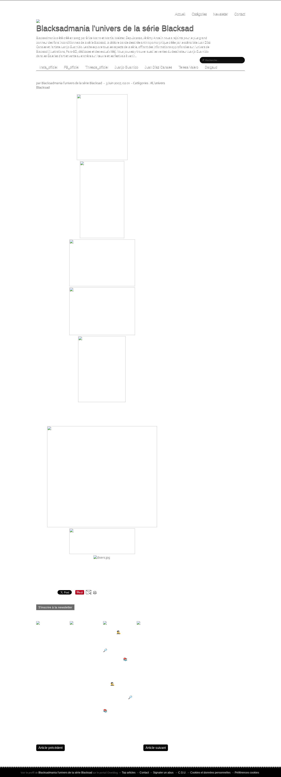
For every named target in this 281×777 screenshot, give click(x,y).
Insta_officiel (48, 67)
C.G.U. (182, 772)
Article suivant (156, 748)
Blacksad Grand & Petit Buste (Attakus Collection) (92, 77)
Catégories (199, 14)
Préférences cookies (247, 772)
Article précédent (50, 748)
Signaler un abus (163, 772)
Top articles (128, 772)
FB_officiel (71, 67)
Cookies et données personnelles (210, 772)
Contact (239, 14)
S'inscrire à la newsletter (55, 607)
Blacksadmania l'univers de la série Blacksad (115, 28)
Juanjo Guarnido (126, 67)
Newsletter (220, 14)
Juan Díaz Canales (158, 67)
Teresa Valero (188, 67)
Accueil (180, 14)
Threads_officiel (96, 67)
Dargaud (211, 67)
